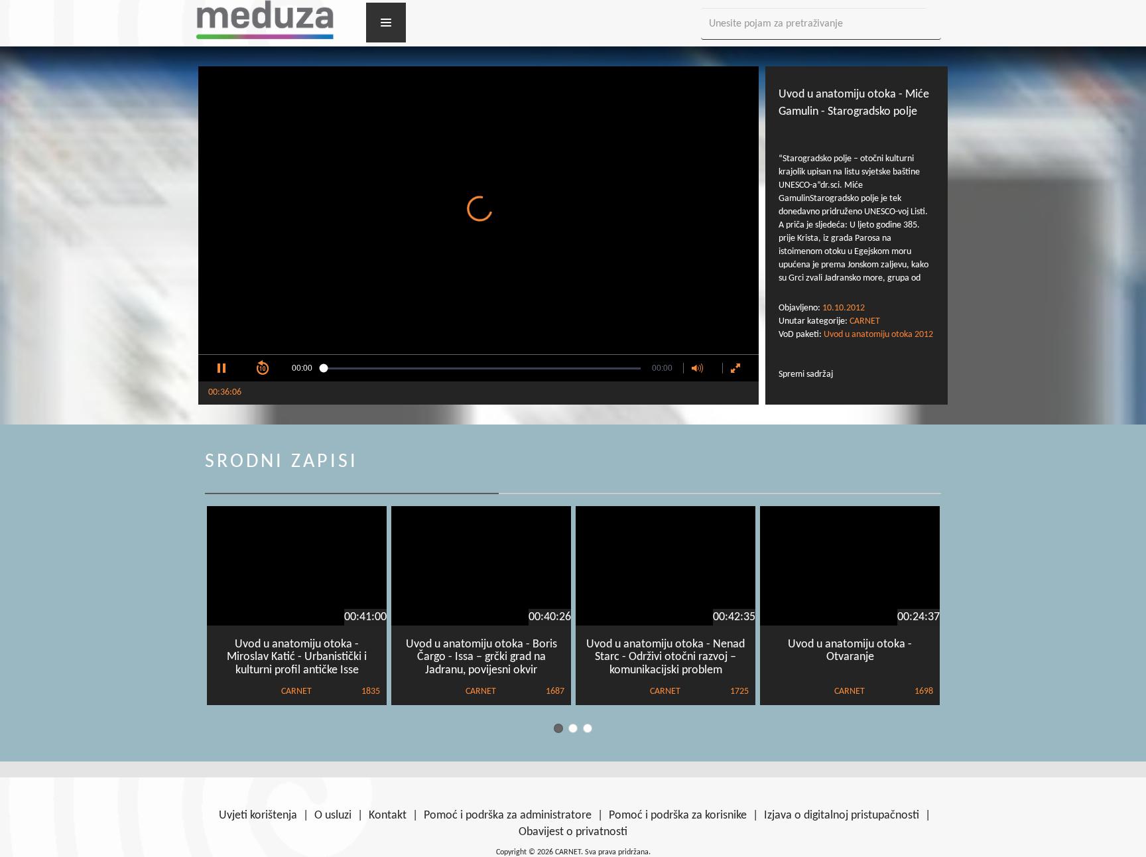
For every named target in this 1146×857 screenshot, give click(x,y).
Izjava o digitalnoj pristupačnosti (841, 815)
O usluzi (332, 815)
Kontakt (388, 815)
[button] (221, 368)
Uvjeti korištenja (258, 815)
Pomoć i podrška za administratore (508, 815)
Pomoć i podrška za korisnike (678, 815)
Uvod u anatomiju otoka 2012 (878, 335)
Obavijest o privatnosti (573, 832)
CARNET (865, 321)
